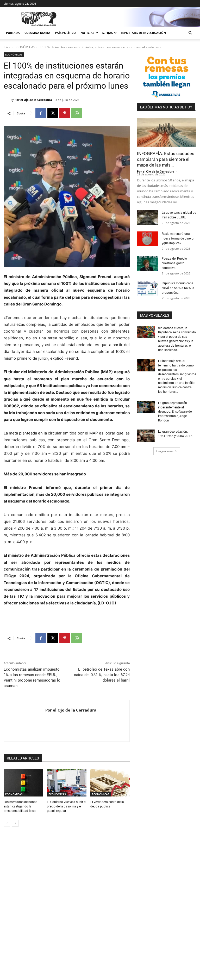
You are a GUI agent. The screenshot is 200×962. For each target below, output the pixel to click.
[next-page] (15, 823)
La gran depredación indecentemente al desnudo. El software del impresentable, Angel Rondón (175, 411)
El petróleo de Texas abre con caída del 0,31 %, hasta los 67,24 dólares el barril (102, 675)
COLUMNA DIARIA (37, 33)
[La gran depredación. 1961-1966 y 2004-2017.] (146, 436)
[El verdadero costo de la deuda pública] (110, 782)
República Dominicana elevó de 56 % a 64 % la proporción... (178, 288)
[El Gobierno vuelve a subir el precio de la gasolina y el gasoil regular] (66, 782)
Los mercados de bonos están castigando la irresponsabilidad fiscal (20, 806)
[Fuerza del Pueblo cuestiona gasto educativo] (147, 263)
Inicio (7, 47)
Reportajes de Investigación (143, 33)
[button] (190, 32)
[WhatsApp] (76, 113)
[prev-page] (7, 823)
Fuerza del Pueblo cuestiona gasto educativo (174, 263)
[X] (52, 113)
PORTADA (13, 33)
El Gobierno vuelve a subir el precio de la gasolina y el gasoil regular (66, 806)
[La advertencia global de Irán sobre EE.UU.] (147, 217)
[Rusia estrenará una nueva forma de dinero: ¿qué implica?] (147, 238)
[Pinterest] (64, 113)
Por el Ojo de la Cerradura (33, 100)
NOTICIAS (87, 33)
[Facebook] (40, 113)
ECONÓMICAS (25, 47)
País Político (65, 33)
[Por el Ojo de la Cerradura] (7, 99)
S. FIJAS (107, 33)
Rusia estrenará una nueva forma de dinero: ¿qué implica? (178, 238)
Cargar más (164, 451)
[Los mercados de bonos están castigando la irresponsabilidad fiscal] (23, 782)
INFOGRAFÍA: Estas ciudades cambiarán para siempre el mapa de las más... (165, 159)
